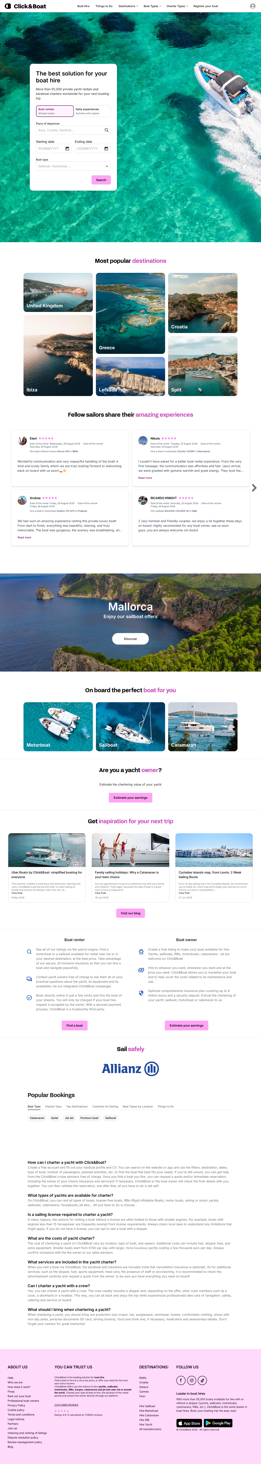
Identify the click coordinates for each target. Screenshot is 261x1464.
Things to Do (104, 6)
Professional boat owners (23, 1400)
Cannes (144, 1391)
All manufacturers (150, 1429)
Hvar (142, 1396)
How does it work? (19, 1387)
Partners (13, 1423)
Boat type (42, 159)
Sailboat (110, 1118)
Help (10, 1377)
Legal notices (16, 1419)
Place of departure (47, 123)
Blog (10, 1446)
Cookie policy (16, 1410)
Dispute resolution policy (23, 1437)
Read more (145, 477)
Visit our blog (130, 913)
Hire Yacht (145, 1424)
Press (11, 1391)
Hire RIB (144, 1419)
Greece (143, 1387)
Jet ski (69, 1118)
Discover (130, 639)
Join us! (12, 1428)
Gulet (54, 1118)
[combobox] (66, 130)
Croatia (143, 1382)
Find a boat (74, 1025)
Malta (142, 1377)
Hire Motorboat (148, 1410)
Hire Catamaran (149, 1415)
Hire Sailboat (147, 1406)
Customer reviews (66, 1404)
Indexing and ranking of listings (27, 1432)
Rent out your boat (19, 1396)
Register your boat (206, 6)
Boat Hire (83, 6)
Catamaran (37, 1118)
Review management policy (25, 1442)
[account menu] (252, 6)
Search (101, 180)
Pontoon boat (89, 1118)
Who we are (15, 1382)
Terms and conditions (21, 1414)
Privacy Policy (16, 1405)
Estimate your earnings (131, 798)
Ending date (83, 142)
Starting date (45, 142)
